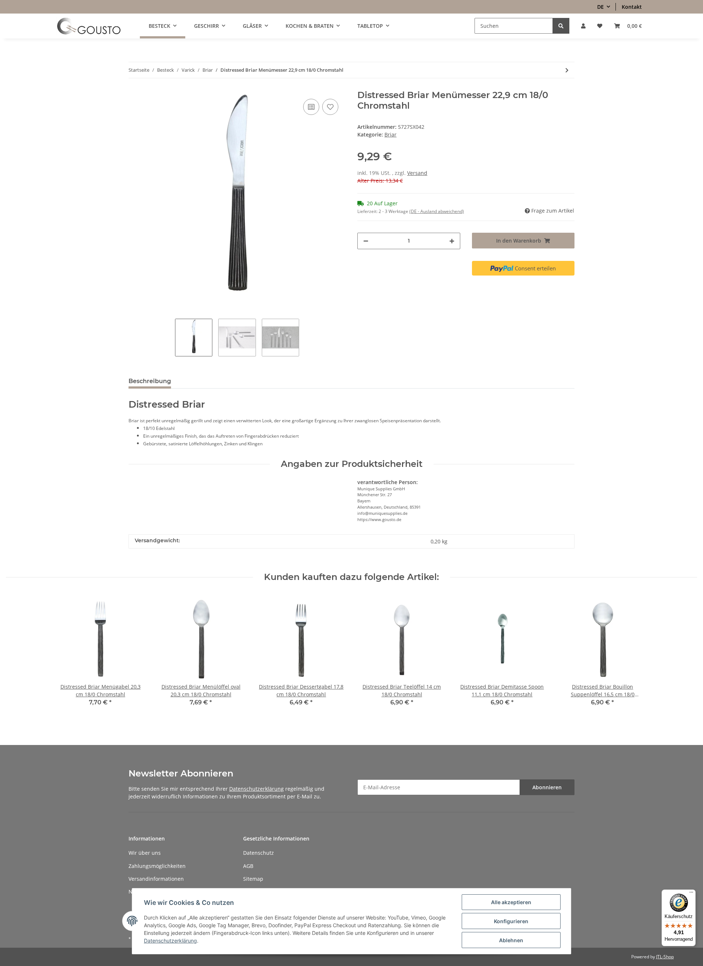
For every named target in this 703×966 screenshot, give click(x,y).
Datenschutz (258, 852)
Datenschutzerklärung (256, 788)
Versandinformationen (156, 878)
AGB (248, 865)
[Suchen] (561, 26)
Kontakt (632, 6)
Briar (390, 134)
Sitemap (253, 878)
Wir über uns (145, 852)
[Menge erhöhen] (452, 241)
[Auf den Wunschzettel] (330, 107)
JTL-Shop (665, 957)
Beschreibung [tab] (150, 381)
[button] (583, 25)
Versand (417, 172)
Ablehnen (511, 940)
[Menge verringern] (366, 241)
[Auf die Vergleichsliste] (311, 107)
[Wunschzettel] (599, 25)
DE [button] (600, 6)
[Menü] (691, 894)
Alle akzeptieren (511, 902)
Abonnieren (547, 787)
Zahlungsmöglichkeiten (157, 865)
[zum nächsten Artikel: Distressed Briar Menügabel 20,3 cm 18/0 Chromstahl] (566, 70)
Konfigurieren (511, 921)
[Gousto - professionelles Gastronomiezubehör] (88, 26)
